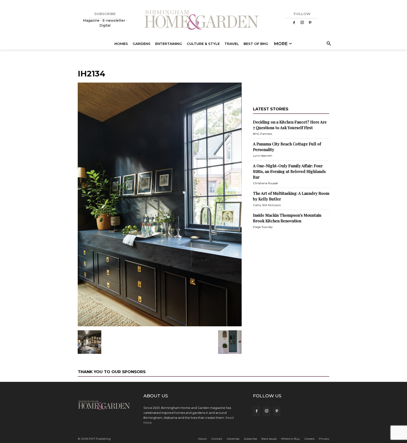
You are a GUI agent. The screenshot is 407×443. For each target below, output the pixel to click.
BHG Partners (262, 134)
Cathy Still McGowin (267, 205)
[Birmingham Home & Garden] (203, 20)
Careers (309, 438)
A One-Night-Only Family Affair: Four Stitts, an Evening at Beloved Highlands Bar (289, 171)
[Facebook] (294, 23)
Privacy (324, 438)
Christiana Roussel (265, 183)
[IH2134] (160, 325)
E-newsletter (113, 20)
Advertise (233, 438)
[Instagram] (302, 23)
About (202, 438)
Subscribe (250, 438)
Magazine (91, 20)
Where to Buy (290, 438)
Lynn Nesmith (262, 155)
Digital (104, 25)
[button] (328, 43)
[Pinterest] (310, 23)
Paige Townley (263, 227)
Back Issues (269, 438)
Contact (216, 438)
